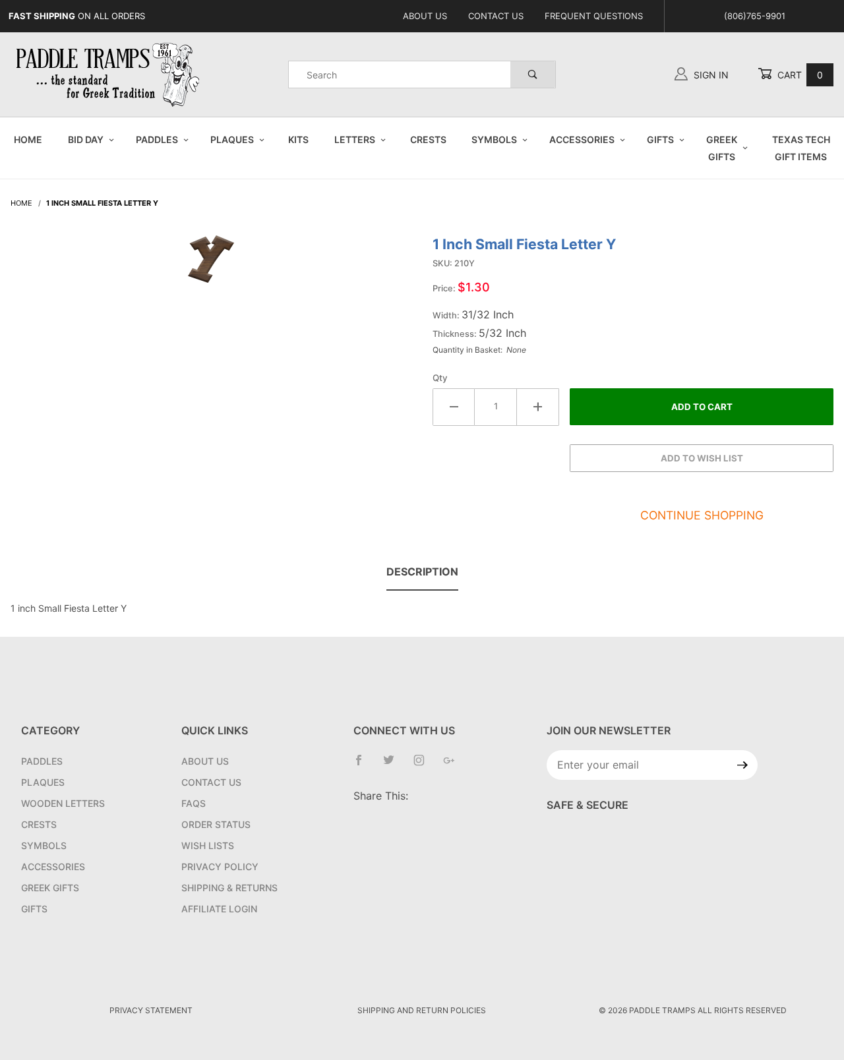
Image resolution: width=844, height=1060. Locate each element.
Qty (440, 377)
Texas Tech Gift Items (801, 148)
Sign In (710, 74)
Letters (354, 139)
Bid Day (86, 139)
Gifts (660, 139)
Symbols (494, 139)
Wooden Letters (63, 803)
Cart (799, 74)
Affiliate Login (219, 908)
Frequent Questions (594, 16)
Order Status (216, 824)
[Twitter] (394, 765)
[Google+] (454, 765)
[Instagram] (424, 765)
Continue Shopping (702, 515)
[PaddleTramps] (109, 73)
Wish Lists (207, 845)
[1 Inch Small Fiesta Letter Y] (211, 265)
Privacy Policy (219, 866)
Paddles (157, 139)
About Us (425, 16)
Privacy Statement (151, 1010)
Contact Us (496, 16)
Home (28, 139)
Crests (428, 139)
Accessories (582, 139)
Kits (298, 139)
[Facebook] (364, 765)
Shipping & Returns (229, 887)
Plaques (232, 139)
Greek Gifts (721, 148)
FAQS (193, 803)
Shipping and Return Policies (421, 1010)
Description (422, 571)
